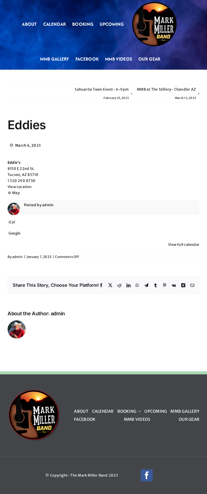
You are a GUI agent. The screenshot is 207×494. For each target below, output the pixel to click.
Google (14, 233)
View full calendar (183, 244)
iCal (12, 222)
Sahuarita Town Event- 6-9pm (102, 93)
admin (17, 257)
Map (14, 193)
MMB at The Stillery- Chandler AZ (166, 93)
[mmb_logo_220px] (33, 391)
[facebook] (147, 475)
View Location (20, 187)
